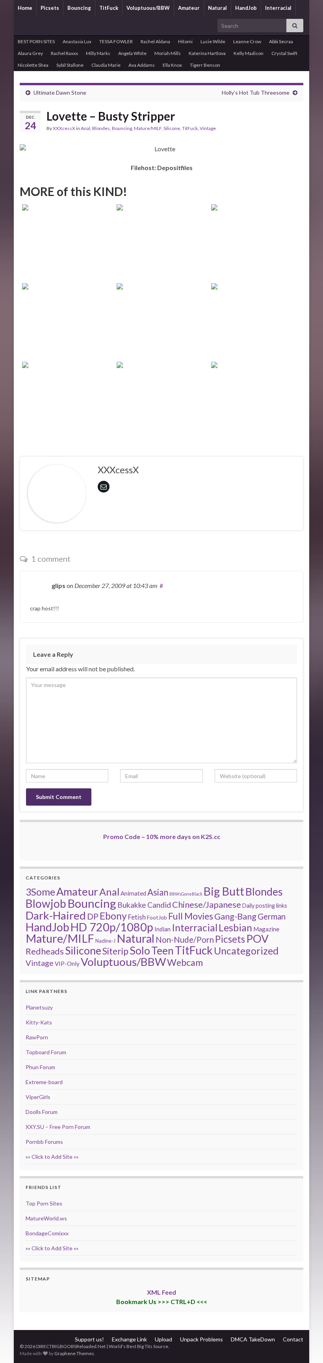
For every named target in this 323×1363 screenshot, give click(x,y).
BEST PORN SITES (36, 41)
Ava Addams (141, 65)
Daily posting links (264, 905)
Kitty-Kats (39, 1022)
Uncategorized (246, 950)
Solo (140, 950)
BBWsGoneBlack (185, 893)
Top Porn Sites (44, 1203)
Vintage (208, 128)
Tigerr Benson (205, 65)
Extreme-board (44, 1082)
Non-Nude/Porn (185, 939)
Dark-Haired (56, 915)
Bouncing (79, 8)
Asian (157, 892)
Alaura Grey (30, 53)
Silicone (171, 128)
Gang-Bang (235, 916)
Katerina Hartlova (207, 53)
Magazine (266, 928)
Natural (217, 8)
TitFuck (108, 8)
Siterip (115, 950)
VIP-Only (67, 963)
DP (92, 916)
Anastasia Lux (77, 41)
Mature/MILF (148, 128)
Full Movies (190, 915)
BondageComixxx (47, 1233)
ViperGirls (38, 1097)
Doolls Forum (42, 1111)
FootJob (157, 917)
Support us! (89, 1339)
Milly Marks (98, 53)
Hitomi (185, 41)
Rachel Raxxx (64, 53)
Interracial (278, 8)
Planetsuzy (39, 1007)
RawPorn (37, 1037)
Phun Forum (40, 1067)
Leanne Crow (247, 41)
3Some (40, 892)
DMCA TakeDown (253, 1339)
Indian (162, 928)
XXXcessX (64, 128)
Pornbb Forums (44, 1141)
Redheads (45, 951)
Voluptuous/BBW (148, 8)
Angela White (132, 53)
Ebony (113, 915)
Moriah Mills (167, 53)
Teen (162, 950)
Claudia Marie (106, 65)
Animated (133, 893)
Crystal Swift (284, 53)
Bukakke (131, 904)
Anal (85, 128)
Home (25, 8)
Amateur (189, 8)
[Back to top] (305, 1345)
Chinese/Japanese (206, 904)
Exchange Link (129, 1339)
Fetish (137, 917)
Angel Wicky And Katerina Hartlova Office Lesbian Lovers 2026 (162, 253)
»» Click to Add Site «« (52, 1156)
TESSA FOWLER (116, 41)
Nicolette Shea (33, 65)
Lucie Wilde (212, 41)
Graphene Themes (74, 1353)
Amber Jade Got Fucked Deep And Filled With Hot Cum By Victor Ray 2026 (161, 332)
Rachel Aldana (155, 41)
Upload (163, 1339)
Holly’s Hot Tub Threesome (256, 92)
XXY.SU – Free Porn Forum (58, 1126)
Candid (159, 904)
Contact (293, 1339)
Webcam (185, 962)
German (272, 916)
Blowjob (46, 903)
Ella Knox (172, 65)
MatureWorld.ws (46, 1218)
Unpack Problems (201, 1339)
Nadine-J (105, 941)
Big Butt (224, 891)
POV (257, 938)
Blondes (101, 128)
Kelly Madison (249, 53)
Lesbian (235, 927)
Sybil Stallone (70, 65)
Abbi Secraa (281, 41)
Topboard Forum (46, 1052)
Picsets (50, 8)
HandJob (246, 8)
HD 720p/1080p (112, 927)
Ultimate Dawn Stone (59, 92)
